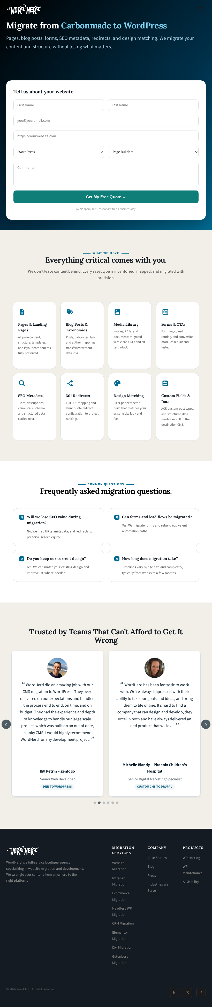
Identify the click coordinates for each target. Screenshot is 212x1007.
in (174, 992)
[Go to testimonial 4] (108, 803)
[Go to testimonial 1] (95, 803)
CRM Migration (123, 923)
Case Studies (157, 857)
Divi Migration (122, 947)
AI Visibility (191, 881)
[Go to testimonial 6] (117, 803)
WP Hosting (191, 857)
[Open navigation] (200, 9)
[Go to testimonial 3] (104, 803)
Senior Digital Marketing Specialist (58, 779)
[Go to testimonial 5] (112, 803)
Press (152, 875)
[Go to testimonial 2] (99, 803)
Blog (151, 866)
